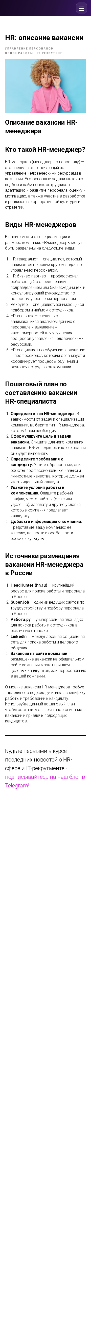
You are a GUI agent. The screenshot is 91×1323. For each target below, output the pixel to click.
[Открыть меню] (81, 8)
